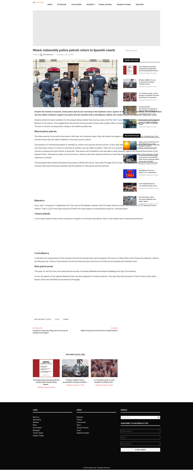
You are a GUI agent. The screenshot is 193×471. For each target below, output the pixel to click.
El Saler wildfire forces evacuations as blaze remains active (147, 82)
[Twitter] (153, 4)
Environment (81, 422)
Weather (140, 4)
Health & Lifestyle (83, 433)
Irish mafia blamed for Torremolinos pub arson (148, 185)
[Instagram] (155, 4)
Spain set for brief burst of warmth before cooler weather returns (149, 144)
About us (36, 417)
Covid (79, 430)
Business (80, 417)
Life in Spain (76, 4)
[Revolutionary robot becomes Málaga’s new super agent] (130, 200)
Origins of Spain (124, 4)
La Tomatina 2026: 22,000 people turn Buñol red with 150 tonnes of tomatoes (149, 95)
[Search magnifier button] (158, 417)
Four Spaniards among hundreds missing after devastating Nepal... (46, 382)
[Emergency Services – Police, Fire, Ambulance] (130, 173)
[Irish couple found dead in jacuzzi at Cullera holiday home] (130, 123)
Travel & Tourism (83, 428)
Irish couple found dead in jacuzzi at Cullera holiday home (148, 122)
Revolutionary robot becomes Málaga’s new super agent (147, 199)
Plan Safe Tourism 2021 (119, 120)
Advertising (37, 420)
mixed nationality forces (42, 319)
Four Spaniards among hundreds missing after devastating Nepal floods (148, 68)
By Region (61, 4)
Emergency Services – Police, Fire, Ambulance (147, 171)
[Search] (159, 4)
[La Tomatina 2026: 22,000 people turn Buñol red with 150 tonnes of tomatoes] (104, 368)
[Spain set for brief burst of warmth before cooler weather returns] (130, 145)
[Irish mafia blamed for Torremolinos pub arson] (130, 187)
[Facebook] (151, 4)
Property (90, 4)
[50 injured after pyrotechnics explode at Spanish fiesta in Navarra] (130, 110)
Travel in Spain (105, 4)
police (57, 319)
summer (65, 319)
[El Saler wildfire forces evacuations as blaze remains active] (75, 368)
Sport (79, 425)
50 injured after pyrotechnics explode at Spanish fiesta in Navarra (148, 109)
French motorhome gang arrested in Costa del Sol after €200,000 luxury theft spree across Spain (149, 158)
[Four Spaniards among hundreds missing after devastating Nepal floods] (46, 368)
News (49, 4)
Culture (79, 420)
